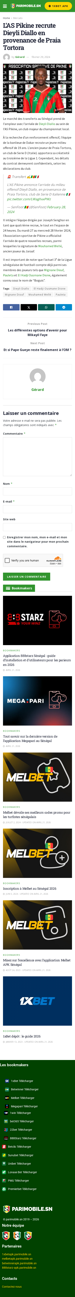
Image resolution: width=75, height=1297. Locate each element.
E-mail (9, 501)
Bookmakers (11, 650)
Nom (8, 484)
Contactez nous (12, 1286)
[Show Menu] (5, 6)
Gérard (20, 57)
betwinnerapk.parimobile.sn (19, 1263)
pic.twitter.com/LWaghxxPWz (29, 199)
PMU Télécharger (18, 1180)
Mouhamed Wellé (50, 246)
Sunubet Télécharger (20, 1155)
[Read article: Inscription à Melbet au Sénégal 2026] (37, 853)
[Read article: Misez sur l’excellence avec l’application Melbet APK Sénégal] (37, 925)
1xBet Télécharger (22, 1081)
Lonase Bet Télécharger (22, 1172)
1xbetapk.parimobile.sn (16, 1254)
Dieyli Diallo (47, 124)
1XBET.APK (59, 6)
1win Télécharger (20, 1113)
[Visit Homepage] (26, 6)
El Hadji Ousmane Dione (34, 275)
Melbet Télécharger (22, 1098)
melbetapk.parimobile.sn (17, 1258)
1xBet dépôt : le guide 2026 (21, 1036)
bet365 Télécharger (22, 1121)
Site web (9, 519)
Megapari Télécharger (24, 1106)
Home (6, 18)
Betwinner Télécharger (25, 1089)
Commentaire (14, 433)
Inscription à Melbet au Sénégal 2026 (29, 888)
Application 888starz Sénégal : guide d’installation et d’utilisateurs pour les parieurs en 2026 (37, 660)
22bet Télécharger (21, 1129)
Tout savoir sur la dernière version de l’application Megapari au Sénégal (30, 738)
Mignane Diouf (54, 270)
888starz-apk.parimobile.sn (19, 1267)
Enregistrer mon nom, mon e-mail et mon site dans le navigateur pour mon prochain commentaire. (38, 541)
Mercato (18, 18)
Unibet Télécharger (19, 1163)
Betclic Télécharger (19, 1146)
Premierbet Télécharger (22, 1189)
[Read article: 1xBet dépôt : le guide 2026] (37, 1001)
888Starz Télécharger (23, 1138)
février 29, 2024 (41, 57)
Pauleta (8, 275)
